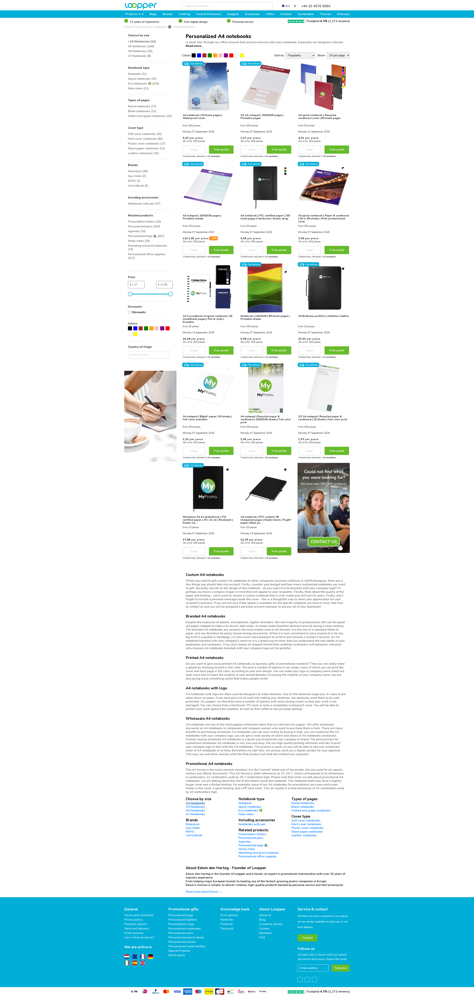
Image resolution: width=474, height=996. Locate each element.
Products (227, 924)
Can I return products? (139, 937)
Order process (134, 933)
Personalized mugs (181, 924)
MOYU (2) (134, 181)
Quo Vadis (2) (137, 176)
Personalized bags (180, 915)
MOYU (190, 832)
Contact (307, 938)
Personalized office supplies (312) (146, 256)
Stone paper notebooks (307, 832)
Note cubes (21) (138, 88)
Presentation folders (252, 834)
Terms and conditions (138, 915)
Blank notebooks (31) (142, 111)
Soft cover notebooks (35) (145, 134)
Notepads (245, 803)
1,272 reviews (339, 21)
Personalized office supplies (257, 856)
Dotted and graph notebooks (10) (150, 116)
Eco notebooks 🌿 (250, 810)
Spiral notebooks (249, 807)
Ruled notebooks (302, 803)
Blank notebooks (302, 807)
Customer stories (270, 924)
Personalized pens (250, 838)
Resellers (265, 933)
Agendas (244, 842)
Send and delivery (136, 929)
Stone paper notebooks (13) (146, 148)
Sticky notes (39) (139, 241)
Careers (264, 929)
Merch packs (176, 955)
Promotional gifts (183, 909)
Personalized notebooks (184, 929)
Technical (227, 929)
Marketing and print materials (258, 853)
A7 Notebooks (195, 814)
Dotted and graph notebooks (311, 810)
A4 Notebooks (184, 27)
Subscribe (340, 968)
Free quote (221, 150)
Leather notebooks (304, 835)
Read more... (194, 46)
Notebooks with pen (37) (144, 204)
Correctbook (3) (138, 186)
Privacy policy (133, 920)
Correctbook (194, 835)
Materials (227, 920)
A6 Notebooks (195, 810)
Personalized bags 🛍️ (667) (146, 236)
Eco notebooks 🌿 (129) (143, 83)
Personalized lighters (182, 920)
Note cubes (246, 814)
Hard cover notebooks (306, 824)
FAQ (262, 937)
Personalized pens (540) (144, 226)
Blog (262, 920)
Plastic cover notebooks (307, 828)
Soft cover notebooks (305, 820)
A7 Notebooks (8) (139, 56)
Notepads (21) (137, 74)
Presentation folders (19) (144, 221)
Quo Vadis (193, 828)
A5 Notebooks (195, 807)
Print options (229, 915)
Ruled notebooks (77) (142, 106)
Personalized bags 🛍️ (253, 845)
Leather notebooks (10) (143, 153)
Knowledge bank (235, 909)
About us (265, 915)
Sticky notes (246, 849)
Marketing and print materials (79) (147, 247)
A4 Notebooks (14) (143, 41)
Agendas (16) (137, 231)
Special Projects (179, 951)
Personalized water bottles (186, 946)
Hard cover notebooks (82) (145, 139)
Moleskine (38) (138, 171)
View (194, 150)
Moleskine (192, 824)
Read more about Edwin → (204, 892)
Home (128, 27)
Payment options (135, 924)
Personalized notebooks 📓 (153, 27)
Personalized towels (182, 942)
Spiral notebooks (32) (142, 79)
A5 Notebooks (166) (141, 46)
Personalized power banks (186, 937)
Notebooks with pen (252, 824)
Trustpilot (316, 21)
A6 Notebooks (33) (140, 51)
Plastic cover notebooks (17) (146, 143)
